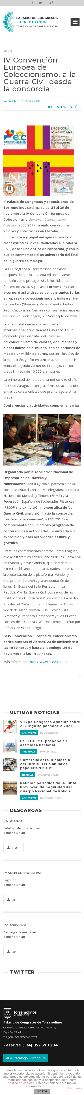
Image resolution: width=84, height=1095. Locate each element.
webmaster (11, 101)
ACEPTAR (42, 1091)
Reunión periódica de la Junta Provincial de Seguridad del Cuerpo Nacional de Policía (48, 787)
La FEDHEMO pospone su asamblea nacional (43, 743)
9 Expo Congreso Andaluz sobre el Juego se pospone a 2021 (50, 724)
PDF (16, 847)
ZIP (14, 900)
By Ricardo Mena (47, 774)
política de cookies (21, 1083)
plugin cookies (74, 1088)
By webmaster (49, 732)
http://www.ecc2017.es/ (49, 661)
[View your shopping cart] (45, 3)
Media (7, 51)
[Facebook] (32, 3)
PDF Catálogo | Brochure (26, 1058)
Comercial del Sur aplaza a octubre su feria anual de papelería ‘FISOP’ (45, 764)
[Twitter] (40, 3)
